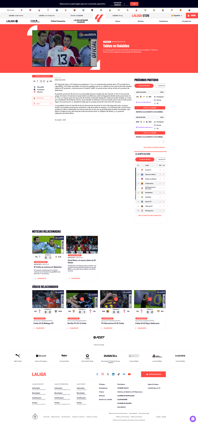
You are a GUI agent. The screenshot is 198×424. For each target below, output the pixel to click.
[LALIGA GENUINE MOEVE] (81, 21)
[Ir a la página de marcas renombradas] (35, 417)
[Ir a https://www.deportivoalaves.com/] (56, 10)
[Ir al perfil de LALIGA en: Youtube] (129, 374)
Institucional (16, 15)
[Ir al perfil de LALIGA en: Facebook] (97, 374)
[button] (12, 21)
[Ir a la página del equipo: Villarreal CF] (142, 206)
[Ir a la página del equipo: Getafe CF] (142, 201)
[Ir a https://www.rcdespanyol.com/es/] (136, 10)
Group (118, 15)
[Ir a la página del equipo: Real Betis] (142, 197)
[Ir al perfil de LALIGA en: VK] (124, 374)
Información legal (144, 413)
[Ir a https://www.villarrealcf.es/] (189, 10)
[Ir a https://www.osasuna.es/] (39, 10)
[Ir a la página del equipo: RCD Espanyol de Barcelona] (142, 188)
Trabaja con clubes (91, 416)
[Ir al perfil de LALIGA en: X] (108, 374)
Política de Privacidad (122, 416)
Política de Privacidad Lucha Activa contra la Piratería (129, 420)
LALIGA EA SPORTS (144, 85)
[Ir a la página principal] (99, 23)
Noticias (141, 21)
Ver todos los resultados (153, 147)
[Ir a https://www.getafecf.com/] (83, 10)
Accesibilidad (133, 413)
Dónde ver (77, 15)
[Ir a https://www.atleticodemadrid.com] (30, 10)
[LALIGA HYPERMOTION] (35, 21)
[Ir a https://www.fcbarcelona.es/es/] (74, 10)
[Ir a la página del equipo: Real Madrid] (142, 192)
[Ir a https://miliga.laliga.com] (192, 15)
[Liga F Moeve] (58, 21)
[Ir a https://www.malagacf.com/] (101, 10)
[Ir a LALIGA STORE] (140, 15)
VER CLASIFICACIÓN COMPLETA (149, 215)
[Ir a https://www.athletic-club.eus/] (21, 10)
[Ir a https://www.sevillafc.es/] (171, 10)
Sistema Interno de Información (118, 413)
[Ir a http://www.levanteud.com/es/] (92, 10)
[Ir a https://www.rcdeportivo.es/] (127, 10)
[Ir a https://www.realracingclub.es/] (109, 10)
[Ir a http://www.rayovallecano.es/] (118, 10)
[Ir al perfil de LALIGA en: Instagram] (102, 374)
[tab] (144, 86)
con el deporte (47, 15)
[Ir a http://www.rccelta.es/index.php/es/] (48, 10)
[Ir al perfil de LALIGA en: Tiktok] (118, 374)
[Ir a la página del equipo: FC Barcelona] (142, 183)
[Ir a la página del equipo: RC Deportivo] (142, 210)
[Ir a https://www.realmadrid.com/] (154, 10)
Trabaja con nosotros (78, 416)
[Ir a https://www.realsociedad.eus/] (162, 10)
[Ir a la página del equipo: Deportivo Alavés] (142, 174)
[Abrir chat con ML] (193, 419)
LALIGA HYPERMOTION (165, 85)
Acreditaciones (65, 416)
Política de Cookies (136, 416)
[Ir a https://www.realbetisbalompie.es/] (145, 10)
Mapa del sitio (55, 416)
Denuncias (47, 416)
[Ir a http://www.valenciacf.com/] (180, 10)
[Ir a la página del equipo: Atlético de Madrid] (142, 179)
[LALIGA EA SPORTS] (12, 21)
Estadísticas (163, 21)
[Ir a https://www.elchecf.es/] (65, 10)
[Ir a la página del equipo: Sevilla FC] (142, 169)
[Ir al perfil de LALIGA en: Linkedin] (113, 374)
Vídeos (117, 21)
